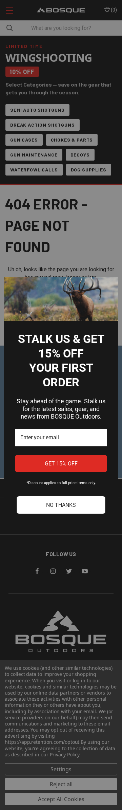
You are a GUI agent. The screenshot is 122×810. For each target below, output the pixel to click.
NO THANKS (61, 505)
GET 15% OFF (61, 463)
